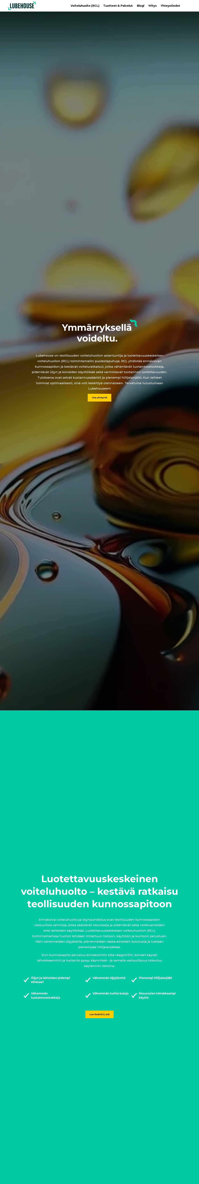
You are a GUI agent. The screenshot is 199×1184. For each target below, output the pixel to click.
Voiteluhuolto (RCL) (85, 5)
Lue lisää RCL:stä (100, 1014)
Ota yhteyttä (99, 397)
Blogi (140, 5)
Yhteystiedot (170, 5)
